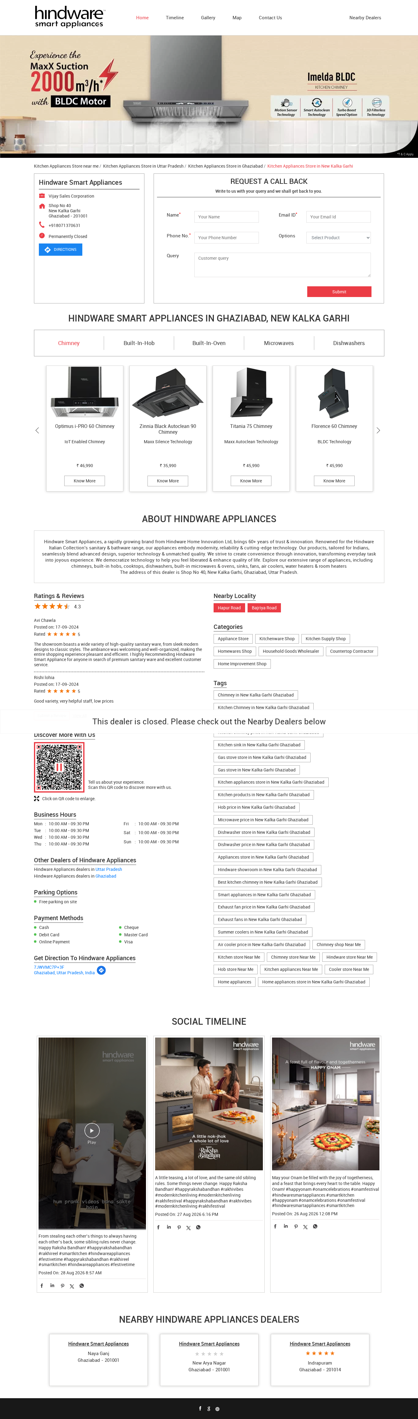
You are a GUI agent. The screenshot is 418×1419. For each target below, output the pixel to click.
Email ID (288, 214)
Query (173, 255)
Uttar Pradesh (108, 869)
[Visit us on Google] (209, 1408)
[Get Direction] (101, 973)
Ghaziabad (105, 876)
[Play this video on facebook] (92, 1133)
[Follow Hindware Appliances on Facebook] (200, 1408)
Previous (38, 430)
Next (379, 430)
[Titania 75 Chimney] (251, 393)
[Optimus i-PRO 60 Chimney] (85, 393)
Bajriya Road (264, 608)
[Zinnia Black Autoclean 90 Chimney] (168, 393)
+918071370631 (64, 225)
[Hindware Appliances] (70, 18)
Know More (84, 481)
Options (287, 235)
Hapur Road (229, 608)
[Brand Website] (217, 1408)
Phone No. (179, 235)
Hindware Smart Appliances (98, 1343)
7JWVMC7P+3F (49, 967)
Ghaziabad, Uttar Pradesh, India (64, 972)
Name (174, 214)
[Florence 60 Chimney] (334, 393)
